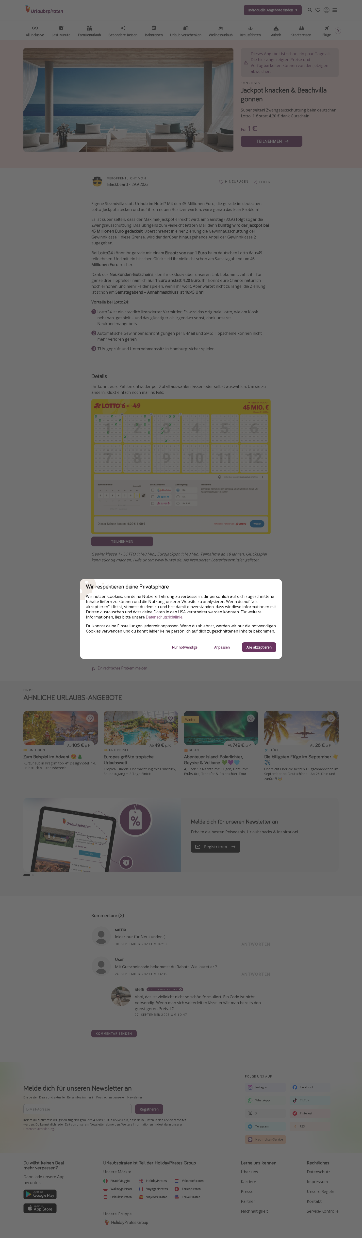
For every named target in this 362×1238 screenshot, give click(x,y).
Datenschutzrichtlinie (164, 617)
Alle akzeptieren (259, 647)
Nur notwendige (184, 647)
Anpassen (222, 647)
